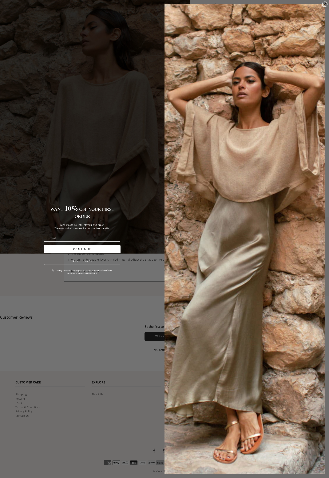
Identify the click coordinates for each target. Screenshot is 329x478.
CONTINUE (82, 249)
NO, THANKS (82, 260)
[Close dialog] (325, 4)
